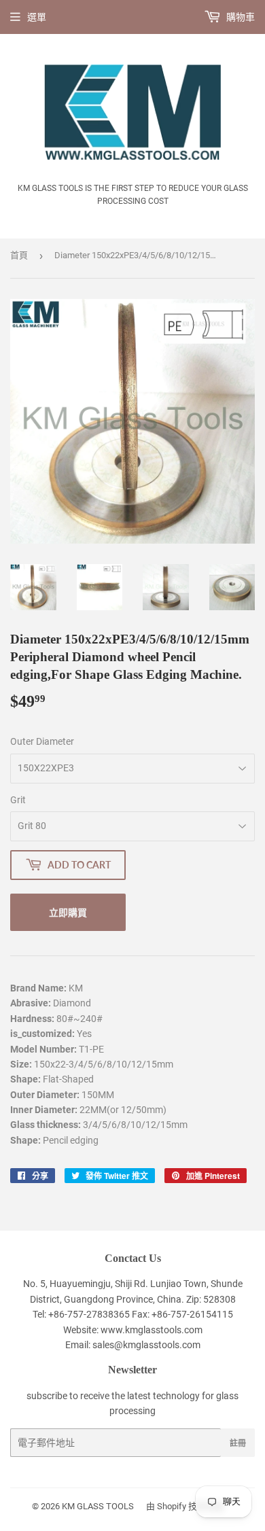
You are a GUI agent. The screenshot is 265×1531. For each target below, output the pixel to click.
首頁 (19, 255)
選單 (36, 17)
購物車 (239, 17)
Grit (18, 799)
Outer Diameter (42, 741)
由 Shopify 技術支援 (185, 1506)
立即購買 (68, 912)
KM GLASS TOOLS (98, 1506)
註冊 (238, 1443)
